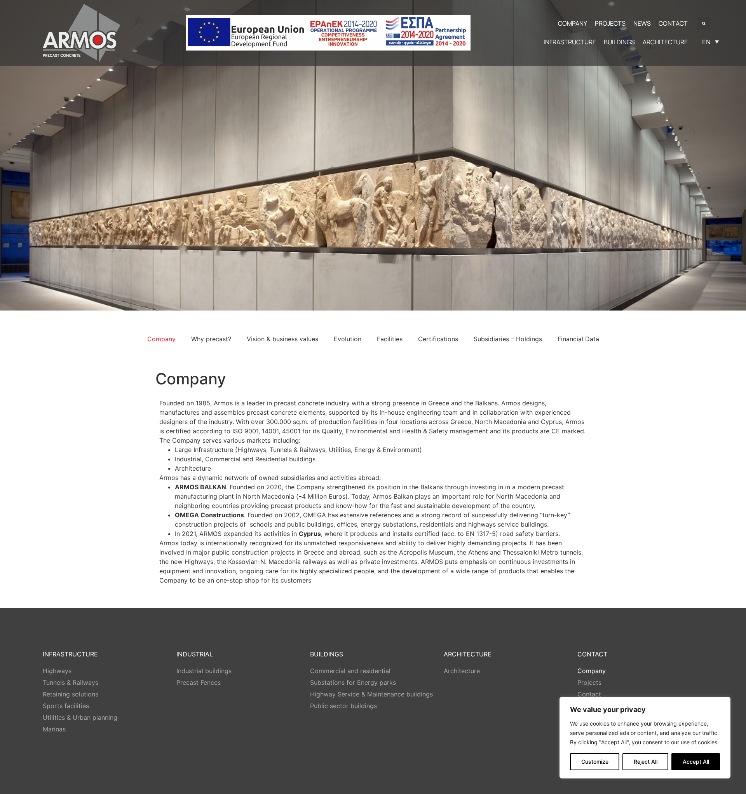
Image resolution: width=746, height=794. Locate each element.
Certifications (438, 339)
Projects (589, 682)
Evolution (347, 339)
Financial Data (578, 339)
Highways (57, 671)
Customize (594, 761)
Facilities (390, 339)
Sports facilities (66, 706)
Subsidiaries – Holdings (508, 339)
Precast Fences (198, 682)
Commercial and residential (350, 671)
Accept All (696, 761)
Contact (589, 694)
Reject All (645, 761)
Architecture (462, 671)
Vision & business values (282, 339)
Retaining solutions (70, 694)
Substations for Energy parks (353, 682)
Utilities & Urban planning (80, 717)
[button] (703, 23)
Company (161, 339)
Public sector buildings (343, 706)
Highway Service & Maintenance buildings (371, 694)
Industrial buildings (204, 671)
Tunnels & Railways (70, 682)
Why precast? (211, 339)
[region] (645, 737)
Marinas (54, 729)
